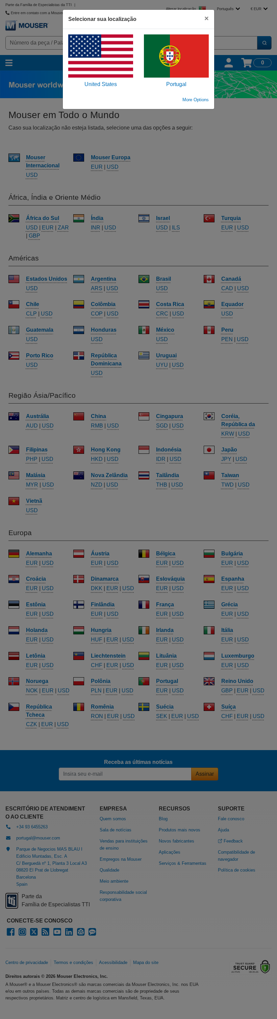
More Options (195, 99)
